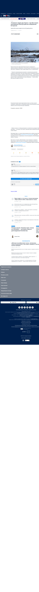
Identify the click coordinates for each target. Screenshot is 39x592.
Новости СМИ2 (14, 191)
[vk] (22, 307)
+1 (37, 168)
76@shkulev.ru (30, 315)
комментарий (16, 33)
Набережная (13, 149)
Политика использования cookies (26, 322)
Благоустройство (20, 149)
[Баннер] (22, 19)
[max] (27, 307)
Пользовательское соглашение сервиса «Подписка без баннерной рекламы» (26, 325)
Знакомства (9, 13)
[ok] (25, 307)
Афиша (24, 13)
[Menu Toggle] (1, 16)
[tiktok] (33, 307)
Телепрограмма (19, 13)
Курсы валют (33, 13)
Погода (14, 13)
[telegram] (19, 307)
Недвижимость (3, 13)
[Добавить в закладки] (38, 34)
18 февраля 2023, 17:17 (14, 30)
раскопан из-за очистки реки (27, 134)
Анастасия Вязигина (18, 145)
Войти (14, 184)
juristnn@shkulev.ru (36, 316)
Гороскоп (28, 13)
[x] (30, 307)
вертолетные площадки (21, 142)
